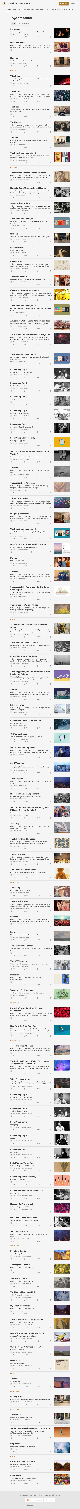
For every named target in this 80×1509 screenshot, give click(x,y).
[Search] (52, 3)
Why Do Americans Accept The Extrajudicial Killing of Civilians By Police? (30, 808)
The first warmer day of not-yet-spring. (23, 1478)
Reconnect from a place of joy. (20, 413)
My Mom (14, 558)
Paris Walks (15, 1475)
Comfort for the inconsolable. (20, 890)
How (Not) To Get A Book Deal (23, 1026)
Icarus (13, 932)
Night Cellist (15, 234)
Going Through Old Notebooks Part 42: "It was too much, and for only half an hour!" (29, 80)
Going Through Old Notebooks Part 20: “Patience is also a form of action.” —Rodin (29, 827)
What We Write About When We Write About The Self (30, 452)
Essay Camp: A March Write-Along (25, 720)
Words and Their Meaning (22, 990)
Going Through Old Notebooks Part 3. (23, 1308)
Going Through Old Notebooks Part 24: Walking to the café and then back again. (30, 709)
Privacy (40, 1495)
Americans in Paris (18, 1278)
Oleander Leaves (17, 43)
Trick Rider (15, 76)
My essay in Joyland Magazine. (20, 1464)
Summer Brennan (23, 34)
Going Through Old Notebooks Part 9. (23, 1207)
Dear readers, (14, 1193)
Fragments (15, 1444)
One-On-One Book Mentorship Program (28, 544)
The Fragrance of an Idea (21, 1265)
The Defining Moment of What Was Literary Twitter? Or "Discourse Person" (29, 1062)
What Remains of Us (19, 1231)
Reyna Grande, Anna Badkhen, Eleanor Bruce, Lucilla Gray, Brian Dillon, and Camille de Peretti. (30, 157)
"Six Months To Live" (19, 498)
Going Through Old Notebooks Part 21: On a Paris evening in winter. (31, 782)
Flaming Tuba (16, 1396)
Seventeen (15, 29)
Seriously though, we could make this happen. (25, 797)
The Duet (14, 107)
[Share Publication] (56, 3)
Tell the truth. (14, 399)
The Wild (14, 467)
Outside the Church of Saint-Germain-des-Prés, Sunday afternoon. (28, 141)
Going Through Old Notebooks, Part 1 (27, 1333)
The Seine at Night (18, 854)
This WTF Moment (18, 961)
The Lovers (15, 91)
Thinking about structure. (18, 386)
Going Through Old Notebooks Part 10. (23, 1166)
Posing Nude (16, 261)
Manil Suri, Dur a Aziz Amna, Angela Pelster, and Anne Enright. (28, 222)
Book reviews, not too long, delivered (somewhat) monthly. (30, 645)
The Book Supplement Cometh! (24, 642)
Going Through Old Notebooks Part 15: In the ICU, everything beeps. (27, 978)
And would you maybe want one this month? (25, 1220)
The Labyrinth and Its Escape (23, 839)
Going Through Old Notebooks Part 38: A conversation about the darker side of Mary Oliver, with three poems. (31, 192)
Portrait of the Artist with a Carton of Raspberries (26, 1009)
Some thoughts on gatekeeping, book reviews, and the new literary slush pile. (30, 593)
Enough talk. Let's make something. (22, 372)
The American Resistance (21, 946)
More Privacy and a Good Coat (23, 656)
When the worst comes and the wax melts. (24, 935)
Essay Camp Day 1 (18, 424)
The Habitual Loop (18, 277)
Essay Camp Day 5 (18, 369)
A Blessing (15, 887)
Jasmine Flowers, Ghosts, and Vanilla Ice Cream (28, 625)
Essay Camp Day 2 (18, 410)
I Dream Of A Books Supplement (24, 794)
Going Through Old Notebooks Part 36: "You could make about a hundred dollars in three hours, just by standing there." (29, 265)
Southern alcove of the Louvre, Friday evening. (26, 61)
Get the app (50, 1500)
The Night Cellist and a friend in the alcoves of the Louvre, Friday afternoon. (29, 110)
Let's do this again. (16, 723)
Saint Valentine (17, 763)
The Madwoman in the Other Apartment (28, 173)
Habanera (14, 58)
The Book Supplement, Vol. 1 (23, 529)
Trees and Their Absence (21, 1046)
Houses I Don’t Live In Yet (21, 1204)
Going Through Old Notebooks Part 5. (23, 1281)
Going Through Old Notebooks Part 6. (23, 1267)
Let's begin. (14, 1152)
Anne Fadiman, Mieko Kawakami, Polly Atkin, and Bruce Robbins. (29, 533)
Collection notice (54, 1495)
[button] (8, 9)
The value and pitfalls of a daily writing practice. (26, 737)
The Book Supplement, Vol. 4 (23, 219)
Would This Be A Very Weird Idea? (25, 1347)
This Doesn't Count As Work (23, 870)
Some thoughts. (15, 813)
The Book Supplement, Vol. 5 (23, 153)
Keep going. (14, 1125)
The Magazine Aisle (19, 901)
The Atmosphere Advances (22, 483)
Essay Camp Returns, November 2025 (27, 1190)
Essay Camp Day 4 (18, 383)
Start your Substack (35, 1500)
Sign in (73, 4)
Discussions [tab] (25, 23)
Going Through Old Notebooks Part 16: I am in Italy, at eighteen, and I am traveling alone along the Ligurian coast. (30, 920)
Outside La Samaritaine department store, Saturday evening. (30, 1399)
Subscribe (64, 4)
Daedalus (14, 975)
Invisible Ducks (17, 247)
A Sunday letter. (15, 1381)
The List (14, 1379)
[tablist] (20, 23)
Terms (46, 1495)
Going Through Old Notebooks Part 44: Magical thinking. (29, 32)
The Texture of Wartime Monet (24, 605)
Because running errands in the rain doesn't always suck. (29, 324)
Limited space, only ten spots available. (23, 547)
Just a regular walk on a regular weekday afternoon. (27, 279)
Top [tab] (18, 23)
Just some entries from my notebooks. (23, 1446)
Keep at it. (13, 1138)
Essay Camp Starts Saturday (23, 1177)
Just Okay (14, 823)
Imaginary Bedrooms (19, 514)
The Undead (15, 122)
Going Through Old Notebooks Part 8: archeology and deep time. (30, 1235)
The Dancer (15, 1414)
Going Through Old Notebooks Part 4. (23, 1295)
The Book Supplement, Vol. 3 (23, 306)
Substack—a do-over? (17, 1350)
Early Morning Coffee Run (21, 1163)
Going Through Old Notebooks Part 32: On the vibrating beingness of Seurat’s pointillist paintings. (29, 487)
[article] (40, 33)
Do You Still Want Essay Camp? (24, 1218)
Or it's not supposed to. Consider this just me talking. (28, 872)
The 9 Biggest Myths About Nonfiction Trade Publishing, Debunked (30, 673)
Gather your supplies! (17, 441)
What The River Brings (20, 1079)
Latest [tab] (14, 23)
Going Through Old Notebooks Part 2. (23, 1322)
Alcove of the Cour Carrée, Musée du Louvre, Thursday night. (30, 237)
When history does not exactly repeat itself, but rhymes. (29, 964)
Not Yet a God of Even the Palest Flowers (28, 188)
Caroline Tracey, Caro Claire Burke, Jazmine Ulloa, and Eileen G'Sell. (30, 309)
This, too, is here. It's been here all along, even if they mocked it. (31, 949)
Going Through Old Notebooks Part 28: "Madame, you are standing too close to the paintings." (30, 609)
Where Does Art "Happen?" (22, 748)
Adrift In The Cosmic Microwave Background (30, 334)
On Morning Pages (18, 734)
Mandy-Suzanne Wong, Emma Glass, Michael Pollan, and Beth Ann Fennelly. (29, 358)
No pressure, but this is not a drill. (21, 427)
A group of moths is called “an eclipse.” (23, 1336)
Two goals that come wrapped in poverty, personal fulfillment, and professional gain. (27, 1432)
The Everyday (16, 778)
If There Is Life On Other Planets (24, 290)
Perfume (14, 917)
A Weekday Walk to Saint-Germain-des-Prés (30, 321)
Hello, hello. (15, 1360)
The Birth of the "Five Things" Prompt (27, 1319)
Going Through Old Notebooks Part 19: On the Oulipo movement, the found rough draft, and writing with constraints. (28, 843)
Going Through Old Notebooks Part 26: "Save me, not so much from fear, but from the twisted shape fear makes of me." (29, 660)
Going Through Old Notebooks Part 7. (23, 1254)
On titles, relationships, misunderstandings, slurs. (27, 993)
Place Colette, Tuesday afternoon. (21, 1417)
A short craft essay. (16, 250)
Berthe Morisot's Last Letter (22, 1461)
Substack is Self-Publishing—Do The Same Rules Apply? (29, 588)
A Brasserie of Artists (20, 203)
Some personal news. (17, 561)
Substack (30, 1505)
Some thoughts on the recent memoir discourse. (26, 457)
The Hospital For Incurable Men (24, 1292)
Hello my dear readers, (18, 1363)
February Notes (17, 705)
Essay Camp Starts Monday (22, 438)
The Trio (14, 137)
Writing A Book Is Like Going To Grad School (30, 1428)
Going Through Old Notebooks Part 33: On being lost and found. (29, 471)
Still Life (13, 689)
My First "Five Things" (20, 1306)
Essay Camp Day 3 (18, 397)
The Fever (14, 571)
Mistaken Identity (18, 1251)
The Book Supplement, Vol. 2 (23, 354)
